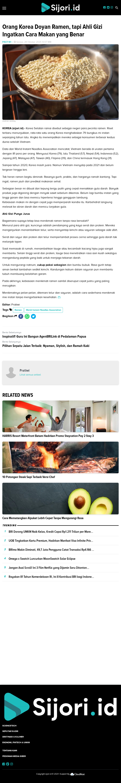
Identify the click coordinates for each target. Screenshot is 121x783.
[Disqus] (60, 638)
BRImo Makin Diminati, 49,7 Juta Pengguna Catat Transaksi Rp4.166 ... (51, 549)
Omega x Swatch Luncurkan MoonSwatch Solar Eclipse (42, 558)
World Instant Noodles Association (43, 310)
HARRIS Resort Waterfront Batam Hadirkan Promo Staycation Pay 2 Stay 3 (48, 436)
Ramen (18, 310)
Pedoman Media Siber (14, 756)
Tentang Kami (9, 750)
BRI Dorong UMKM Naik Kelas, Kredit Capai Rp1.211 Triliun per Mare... (51, 531)
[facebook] (20, 316)
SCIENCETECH (9, 725)
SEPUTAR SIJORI (10, 731)
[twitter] (33, 316)
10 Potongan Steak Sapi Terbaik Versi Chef (28, 477)
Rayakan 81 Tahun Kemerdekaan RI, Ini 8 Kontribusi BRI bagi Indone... (51, 576)
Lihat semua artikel (30, 374)
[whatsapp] (27, 316)
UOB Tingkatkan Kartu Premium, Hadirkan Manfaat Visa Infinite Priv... (51, 540)
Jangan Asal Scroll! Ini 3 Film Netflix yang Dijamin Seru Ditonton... (49, 567)
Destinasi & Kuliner (13, 737)
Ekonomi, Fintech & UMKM (16, 742)
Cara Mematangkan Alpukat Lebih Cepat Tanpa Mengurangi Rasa (43, 518)
